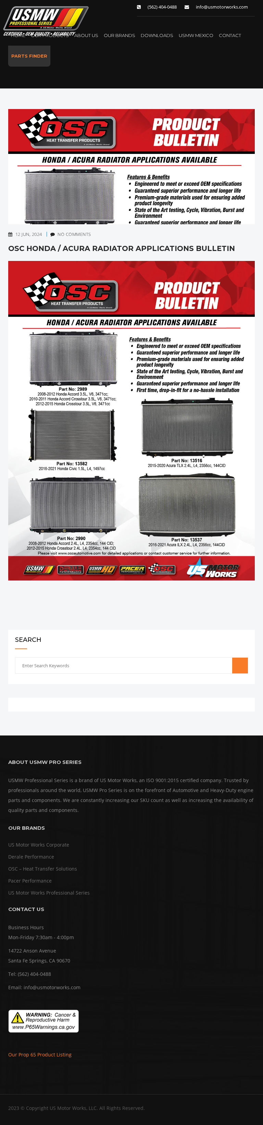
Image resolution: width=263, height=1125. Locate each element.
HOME (18, 35)
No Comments (71, 234)
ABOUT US (86, 35)
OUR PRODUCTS (50, 35)
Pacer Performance (30, 880)
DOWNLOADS (157, 35)
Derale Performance (31, 856)
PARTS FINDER (29, 56)
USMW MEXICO (196, 35)
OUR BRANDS (119, 35)
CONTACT (230, 35)
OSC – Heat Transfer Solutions (42, 868)
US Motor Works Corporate (38, 844)
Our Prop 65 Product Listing (40, 1054)
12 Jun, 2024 (28, 234)
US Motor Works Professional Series (49, 892)
